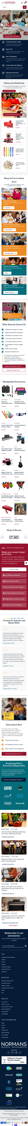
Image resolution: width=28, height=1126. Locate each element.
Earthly (3, 1027)
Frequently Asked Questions (8, 957)
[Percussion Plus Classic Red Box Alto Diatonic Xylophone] (7, 510)
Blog (2, 1022)
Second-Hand (4, 1037)
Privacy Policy (19, 1117)
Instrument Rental (5, 969)
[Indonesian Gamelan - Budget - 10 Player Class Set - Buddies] (8, 138)
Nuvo (15, 447)
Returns (3, 962)
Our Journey (4, 1001)
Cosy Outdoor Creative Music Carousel (18, 520)
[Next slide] (26, 25)
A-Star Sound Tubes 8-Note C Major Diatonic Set (7, 426)
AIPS (2, 992)
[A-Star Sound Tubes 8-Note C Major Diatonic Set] (7, 415)
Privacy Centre (4, 1030)
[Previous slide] (2, 537)
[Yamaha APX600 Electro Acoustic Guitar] (20, 462)
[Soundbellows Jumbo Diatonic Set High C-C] (7, 486)
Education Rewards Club (7, 980)
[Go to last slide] (2, 25)
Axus (2, 447)
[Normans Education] (14, 194)
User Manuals (4, 1034)
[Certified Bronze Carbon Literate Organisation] (19, 1082)
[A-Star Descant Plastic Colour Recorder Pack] (8, 151)
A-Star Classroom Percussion (12, 27)
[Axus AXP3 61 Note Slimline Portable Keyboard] (7, 439)
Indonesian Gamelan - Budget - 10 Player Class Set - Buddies (20, 136)
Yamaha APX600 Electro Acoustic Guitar (19, 473)
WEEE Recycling (5, 1032)
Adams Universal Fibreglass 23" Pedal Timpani (20, 496)
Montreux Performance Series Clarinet (7, 402)
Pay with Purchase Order (7, 987)
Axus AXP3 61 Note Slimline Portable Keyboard (6, 449)
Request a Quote (5, 985)
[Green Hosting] (9, 1095)
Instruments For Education (8, 837)
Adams (16, 494)
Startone (17, 423)
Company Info (4, 1011)
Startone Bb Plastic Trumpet (20, 426)
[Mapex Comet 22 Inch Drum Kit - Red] (7, 462)
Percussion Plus (6, 517)
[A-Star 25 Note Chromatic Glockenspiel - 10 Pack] (8, 124)
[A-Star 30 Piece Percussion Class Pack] (8, 165)
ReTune (3, 1025)
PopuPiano (17, 399)
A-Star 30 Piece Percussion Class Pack (20, 164)
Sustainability (4, 1013)
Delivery (3, 959)
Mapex (3, 470)
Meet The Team (5, 1004)
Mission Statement (6, 1009)
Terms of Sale (11, 1117)
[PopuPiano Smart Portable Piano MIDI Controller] (20, 392)
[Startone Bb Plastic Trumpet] (20, 415)
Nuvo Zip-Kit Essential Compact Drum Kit (19, 449)
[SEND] (14, 261)
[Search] (25, 7)
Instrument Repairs (6, 966)
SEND (2, 990)
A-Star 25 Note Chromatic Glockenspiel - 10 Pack (20, 123)
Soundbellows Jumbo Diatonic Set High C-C (7, 496)
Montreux (4, 399)
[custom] (8, 1052)
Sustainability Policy (16, 1119)
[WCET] (14, 281)
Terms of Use (3, 1117)
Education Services (6, 983)
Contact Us (4, 971)
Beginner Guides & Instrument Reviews (10, 922)
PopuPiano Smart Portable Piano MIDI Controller (20, 402)
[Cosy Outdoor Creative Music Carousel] (20, 510)
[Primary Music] (14, 217)
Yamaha (16, 470)
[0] (25, 3)
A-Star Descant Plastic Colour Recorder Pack (20, 150)
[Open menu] (3, 2)
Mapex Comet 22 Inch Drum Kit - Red (7, 473)
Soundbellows (5, 494)
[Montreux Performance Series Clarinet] (7, 392)
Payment (3, 964)
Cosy (15, 517)
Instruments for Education (8, 864)
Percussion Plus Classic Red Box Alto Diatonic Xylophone (7, 520)
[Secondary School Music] (14, 239)
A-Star (3, 423)
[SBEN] (19, 1088)
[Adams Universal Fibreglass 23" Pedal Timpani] (20, 486)
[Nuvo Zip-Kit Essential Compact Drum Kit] (20, 439)
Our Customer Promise (7, 1006)
